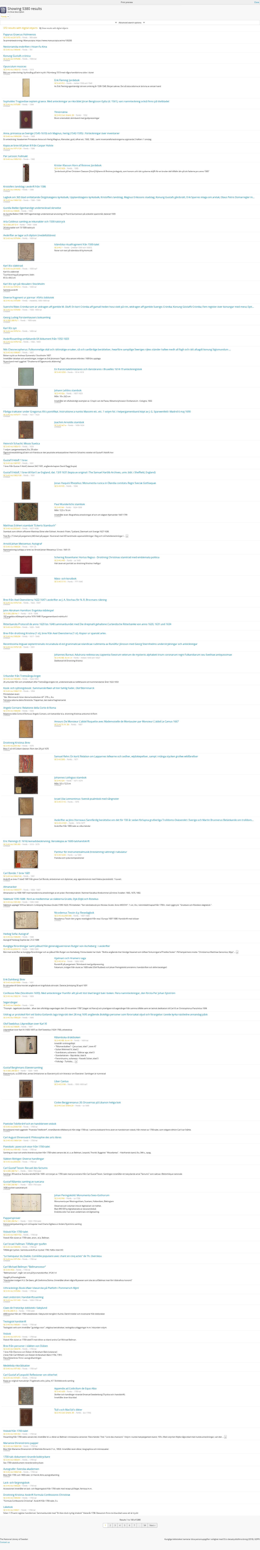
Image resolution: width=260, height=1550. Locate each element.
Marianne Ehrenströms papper (21, 1443)
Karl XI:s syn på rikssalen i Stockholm (24, 284)
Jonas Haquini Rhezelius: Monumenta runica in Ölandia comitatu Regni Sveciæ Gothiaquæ (105, 483)
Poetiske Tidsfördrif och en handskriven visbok (29, 1123)
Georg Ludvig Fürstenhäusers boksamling (27, 317)
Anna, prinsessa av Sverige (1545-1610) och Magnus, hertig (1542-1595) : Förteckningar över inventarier (61, 133)
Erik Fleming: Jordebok (66, 80)
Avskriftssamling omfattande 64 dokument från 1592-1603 (36, 338)
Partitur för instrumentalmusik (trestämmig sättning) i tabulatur (90, 852)
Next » (152, 1525)
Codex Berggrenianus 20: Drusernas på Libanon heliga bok (87, 1102)
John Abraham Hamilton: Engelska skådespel (28, 610)
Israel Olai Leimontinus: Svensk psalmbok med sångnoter (86, 798)
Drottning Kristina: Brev (16, 742)
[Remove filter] (8, 16)
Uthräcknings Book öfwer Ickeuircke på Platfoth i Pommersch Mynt (41, 1288)
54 (145, 1525)
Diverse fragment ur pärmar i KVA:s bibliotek (28, 297)
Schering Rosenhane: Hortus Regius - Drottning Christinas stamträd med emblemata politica (106, 557)
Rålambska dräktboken (67, 1037)
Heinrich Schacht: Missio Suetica (21, 443)
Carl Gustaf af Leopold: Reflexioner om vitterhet (30, 1374)
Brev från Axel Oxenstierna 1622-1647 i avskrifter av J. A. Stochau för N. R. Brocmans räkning (55, 599)
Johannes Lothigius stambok (70, 777)
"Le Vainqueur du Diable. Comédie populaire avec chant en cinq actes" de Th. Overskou (52, 1256)
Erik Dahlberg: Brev (14, 979)
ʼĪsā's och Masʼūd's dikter (68, 1409)
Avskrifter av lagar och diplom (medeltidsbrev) (29, 235)
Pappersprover (11, 1218)
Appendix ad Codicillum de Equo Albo (75, 1388)
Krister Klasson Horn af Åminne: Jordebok (77, 165)
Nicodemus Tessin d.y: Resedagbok (74, 912)
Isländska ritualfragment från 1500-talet (76, 244)
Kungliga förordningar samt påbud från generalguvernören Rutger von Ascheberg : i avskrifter (56, 946)
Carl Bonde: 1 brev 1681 (16, 873)
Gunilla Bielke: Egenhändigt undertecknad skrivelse (32, 208)
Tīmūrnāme (61, 112)
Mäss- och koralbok (65, 578)
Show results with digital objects (54, 28)
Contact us (5, 1542)
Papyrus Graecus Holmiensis (19, 34)
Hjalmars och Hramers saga (70, 958)
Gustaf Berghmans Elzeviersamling (23, 1067)
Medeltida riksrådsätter (16, 1365)
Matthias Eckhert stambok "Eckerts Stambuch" (29, 525)
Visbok (7, 1333)
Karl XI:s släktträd (13, 265)
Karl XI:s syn (10, 328)
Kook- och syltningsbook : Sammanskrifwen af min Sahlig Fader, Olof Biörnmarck (48, 688)
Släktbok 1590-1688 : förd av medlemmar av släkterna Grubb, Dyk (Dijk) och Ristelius (50, 899)
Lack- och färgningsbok (16, 1482)
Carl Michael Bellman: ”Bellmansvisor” (24, 1266)
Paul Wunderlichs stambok (69, 504)
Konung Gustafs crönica (17, 55)
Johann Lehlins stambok (67, 390)
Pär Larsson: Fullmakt (15, 156)
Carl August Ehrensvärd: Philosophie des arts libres (32, 1137)
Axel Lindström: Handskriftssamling (23, 1297)
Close (256, 2)
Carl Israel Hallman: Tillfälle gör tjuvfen (25, 1244)
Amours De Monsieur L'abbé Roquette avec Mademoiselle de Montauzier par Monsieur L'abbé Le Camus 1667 (116, 721)
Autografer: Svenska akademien (21, 1469)
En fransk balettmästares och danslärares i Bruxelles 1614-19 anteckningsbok (98, 369)
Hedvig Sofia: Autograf (15, 934)
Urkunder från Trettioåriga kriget (22, 676)
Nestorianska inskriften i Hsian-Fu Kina (25, 46)
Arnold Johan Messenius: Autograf (22, 543)
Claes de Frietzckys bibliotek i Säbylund (25, 1307)
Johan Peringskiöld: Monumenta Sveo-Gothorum (81, 1195)
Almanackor (10, 886)
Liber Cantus (61, 1081)
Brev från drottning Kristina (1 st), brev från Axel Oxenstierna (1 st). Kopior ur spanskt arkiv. (54, 633)
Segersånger (10, 1002)
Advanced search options (130, 22)
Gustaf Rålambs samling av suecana (23, 1181)
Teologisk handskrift (14, 1321)
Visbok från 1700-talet (15, 1231)
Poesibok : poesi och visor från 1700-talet (26, 1146)
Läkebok (8, 1507)
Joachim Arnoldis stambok (69, 422)
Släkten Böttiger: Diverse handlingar (23, 1158)
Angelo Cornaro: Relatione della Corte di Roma (29, 707)
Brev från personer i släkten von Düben (25, 1346)
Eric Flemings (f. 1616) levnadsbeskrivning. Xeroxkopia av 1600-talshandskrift (46, 841)
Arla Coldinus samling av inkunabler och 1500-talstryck (34, 221)
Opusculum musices (14, 66)
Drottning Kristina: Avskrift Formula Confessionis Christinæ (36, 1494)
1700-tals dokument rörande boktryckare (26, 1456)
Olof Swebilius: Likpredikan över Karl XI (25, 1023)
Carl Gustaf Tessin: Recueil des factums (25, 1168)
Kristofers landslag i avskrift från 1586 (24, 186)
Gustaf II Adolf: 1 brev (15, 460)
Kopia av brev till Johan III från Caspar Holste (28, 145)
